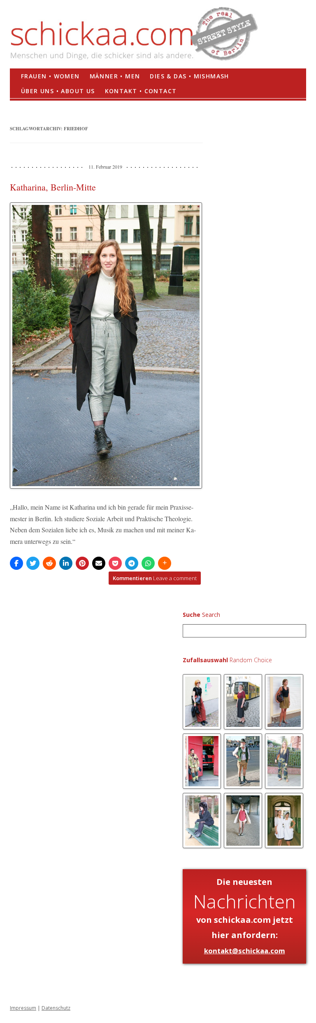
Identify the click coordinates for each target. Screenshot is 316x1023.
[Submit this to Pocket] (115, 563)
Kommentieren (155, 578)
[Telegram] (131, 563)
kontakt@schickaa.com (244, 950)
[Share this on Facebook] (16, 563)
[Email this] (98, 563)
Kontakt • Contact (141, 91)
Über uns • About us (58, 91)
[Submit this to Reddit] (49, 563)
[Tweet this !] (33, 563)
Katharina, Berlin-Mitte (53, 187)
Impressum (23, 1007)
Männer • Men (115, 76)
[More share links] (164, 563)
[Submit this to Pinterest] (82, 563)
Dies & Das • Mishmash (189, 76)
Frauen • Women (50, 76)
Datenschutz (56, 1007)
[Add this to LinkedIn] (65, 563)
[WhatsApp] (148, 563)
